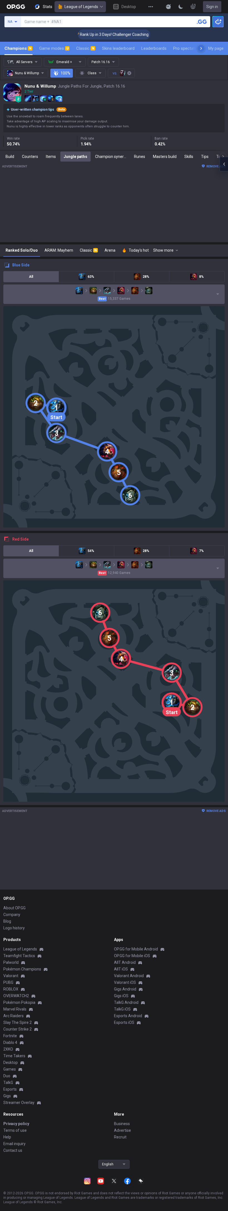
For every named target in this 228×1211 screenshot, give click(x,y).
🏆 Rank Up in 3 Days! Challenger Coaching (102, 34)
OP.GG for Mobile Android (136, 949)
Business (122, 1123)
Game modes (53, 48)
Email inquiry (14, 1143)
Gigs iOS (121, 996)
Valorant (10, 976)
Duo (6, 1076)
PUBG (8, 982)
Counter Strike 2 (17, 1029)
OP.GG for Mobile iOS (132, 956)
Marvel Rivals (14, 1009)
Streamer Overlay (18, 1102)
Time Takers (14, 1056)
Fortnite (10, 1036)
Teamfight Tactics (19, 956)
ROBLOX (10, 989)
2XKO (8, 1049)
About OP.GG (14, 908)
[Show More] (168, 6)
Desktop (10, 1062)
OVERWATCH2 (16, 996)
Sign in (212, 6)
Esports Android (128, 1016)
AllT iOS (121, 969)
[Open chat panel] (224, 164)
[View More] (150, 6)
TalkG (8, 1082)
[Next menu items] (201, 48)
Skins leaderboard (118, 48)
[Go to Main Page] (16, 6)
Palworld (11, 962)
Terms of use (15, 1130)
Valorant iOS (125, 982)
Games (9, 1069)
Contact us (12, 1150)
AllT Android (125, 962)
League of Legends (81, 6)
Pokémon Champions (22, 969)
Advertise (122, 1130)
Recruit (120, 1137)
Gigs (7, 1096)
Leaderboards (154, 48)
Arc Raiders (13, 1016)
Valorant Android (129, 976)
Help (7, 1137)
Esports (10, 1089)
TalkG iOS (122, 1009)
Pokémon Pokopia (19, 1002)
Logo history (14, 928)
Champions (17, 48)
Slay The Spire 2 (17, 1022)
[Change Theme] (180, 6)
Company (11, 914)
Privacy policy (16, 1123)
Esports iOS (124, 1022)
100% (65, 73)
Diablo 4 (10, 1042)
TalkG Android (126, 1002)
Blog (7, 921)
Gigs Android (125, 989)
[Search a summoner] (202, 21)
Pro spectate (185, 48)
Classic (85, 48)
